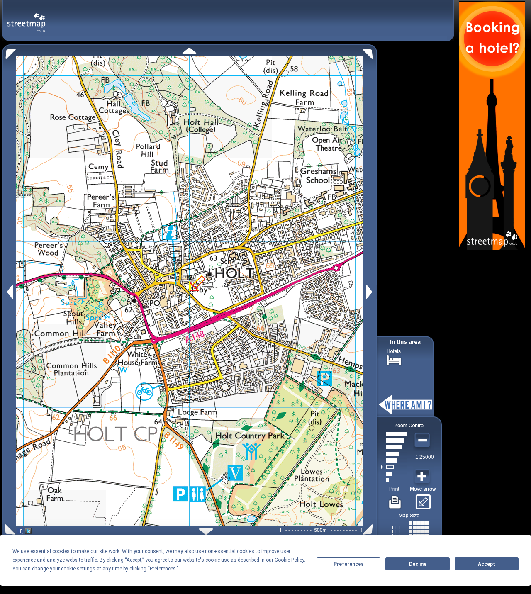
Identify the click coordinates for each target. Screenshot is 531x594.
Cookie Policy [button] (289, 560)
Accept (486, 564)
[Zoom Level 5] (394, 454)
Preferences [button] (163, 569)
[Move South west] (8, 529)
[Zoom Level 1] (394, 480)
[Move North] (189, 50)
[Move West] (9, 292)
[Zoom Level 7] (394, 440)
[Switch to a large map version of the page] (410, 530)
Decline (417, 564)
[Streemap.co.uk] (26, 18)
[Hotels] (394, 359)
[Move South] (206, 531)
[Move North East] (370, 51)
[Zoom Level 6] (394, 447)
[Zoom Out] (423, 440)
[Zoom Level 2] (394, 474)
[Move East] (370, 292)
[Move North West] (9, 51)
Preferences (349, 564)
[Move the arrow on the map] (422, 499)
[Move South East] (369, 529)
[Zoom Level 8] (394, 434)
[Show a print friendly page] (395, 499)
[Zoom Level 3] (394, 467)
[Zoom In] (423, 476)
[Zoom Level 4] (394, 460)
